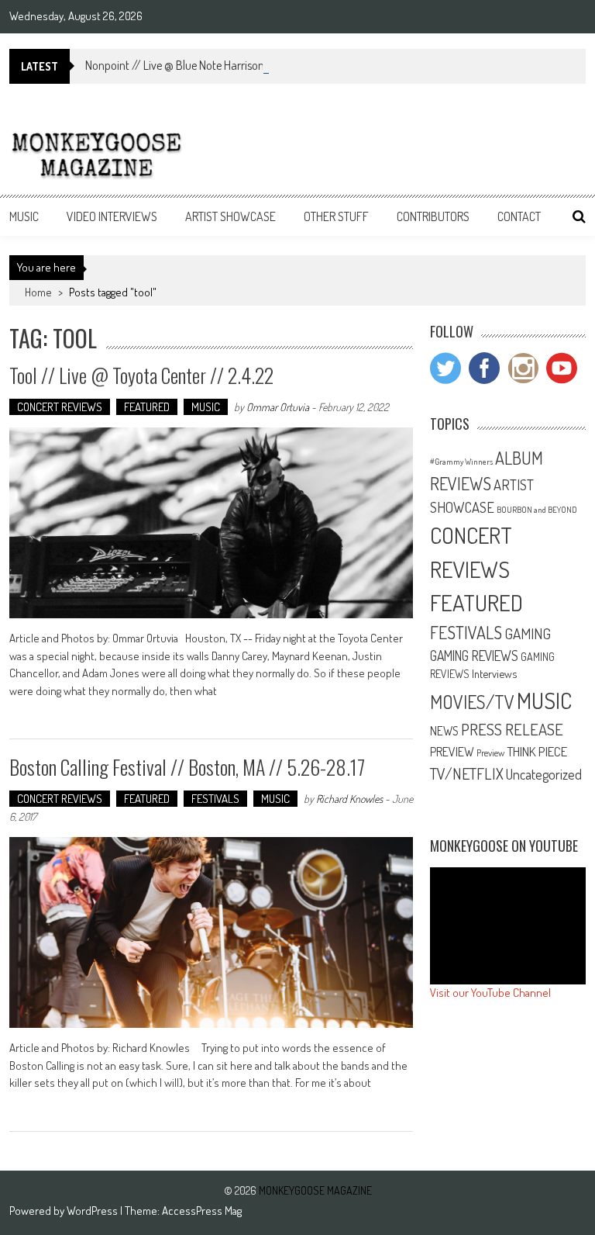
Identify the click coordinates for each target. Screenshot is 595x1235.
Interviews (494, 673)
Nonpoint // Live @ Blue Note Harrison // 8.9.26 (197, 65)
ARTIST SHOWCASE (230, 216)
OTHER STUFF (336, 216)
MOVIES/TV (472, 702)
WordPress (93, 1210)
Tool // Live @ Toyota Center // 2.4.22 (141, 375)
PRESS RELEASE (512, 729)
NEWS (444, 731)
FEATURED (147, 407)
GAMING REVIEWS (474, 655)
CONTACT (519, 216)
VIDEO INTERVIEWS (112, 216)
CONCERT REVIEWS (59, 407)
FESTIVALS (215, 798)
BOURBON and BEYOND (537, 509)
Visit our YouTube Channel (490, 992)
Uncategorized (544, 774)
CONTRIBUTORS (433, 216)
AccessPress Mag (202, 1210)
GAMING (527, 633)
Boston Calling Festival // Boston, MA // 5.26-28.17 (187, 767)
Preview (490, 752)
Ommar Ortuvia (277, 406)
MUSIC (24, 216)
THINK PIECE (537, 750)
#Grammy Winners (461, 461)
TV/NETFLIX (467, 773)
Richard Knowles (349, 798)
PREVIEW (452, 751)
